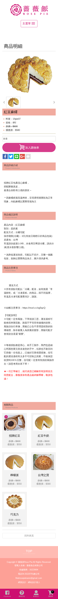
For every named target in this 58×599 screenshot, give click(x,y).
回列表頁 (29, 535)
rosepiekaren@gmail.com (30, 578)
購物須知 (22, 596)
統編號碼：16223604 (28, 569)
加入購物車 (32, 147)
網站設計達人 (34, 582)
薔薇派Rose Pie (29, 9)
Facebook (7, 596)
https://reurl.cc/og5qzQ (33, 307)
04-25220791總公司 (30, 574)
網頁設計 (22, 582)
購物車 (50, 593)
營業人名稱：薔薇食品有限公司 (29, 565)
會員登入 (36, 596)
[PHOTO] (29, 74)
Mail (17, 578)
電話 (20, 574)
